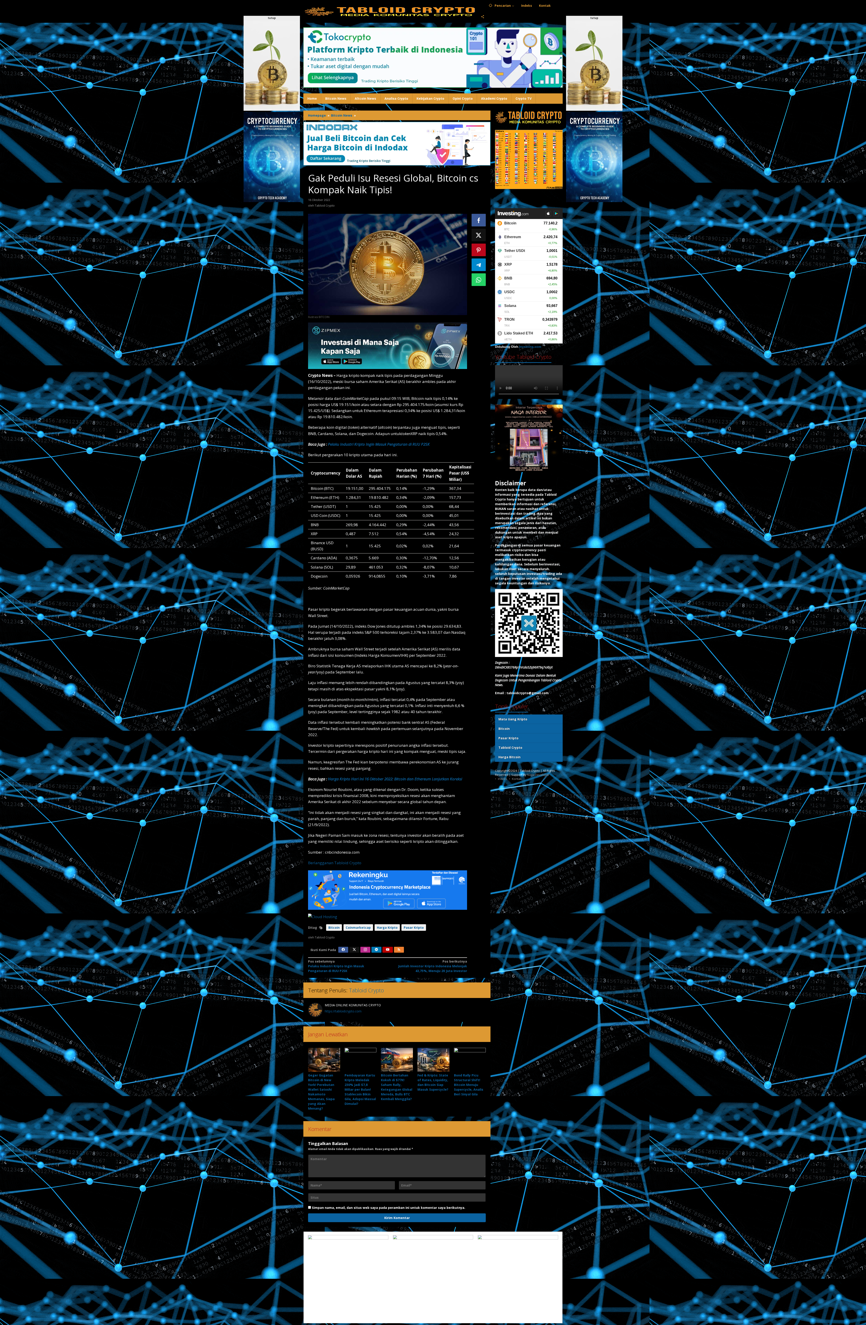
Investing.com (530, 347)
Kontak (517, 779)
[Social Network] (482, 17)
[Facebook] (343, 950)
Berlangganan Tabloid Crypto (334, 862)
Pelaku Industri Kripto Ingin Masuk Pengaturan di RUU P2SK (379, 444)
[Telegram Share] (479, 264)
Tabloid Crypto (366, 990)
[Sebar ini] (479, 220)
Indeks (502, 779)
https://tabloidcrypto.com (343, 1011)
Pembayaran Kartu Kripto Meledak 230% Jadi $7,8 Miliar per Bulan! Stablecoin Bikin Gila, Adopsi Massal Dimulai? (360, 1089)
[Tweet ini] (479, 235)
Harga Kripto (387, 927)
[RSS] (399, 950)
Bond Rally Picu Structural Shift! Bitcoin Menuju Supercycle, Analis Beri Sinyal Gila (468, 1084)
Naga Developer (538, 775)
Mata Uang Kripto (512, 719)
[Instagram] (365, 950)
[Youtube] (387, 950)
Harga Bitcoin (509, 757)
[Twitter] (354, 950)
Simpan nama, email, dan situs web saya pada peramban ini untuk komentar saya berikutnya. (388, 1207)
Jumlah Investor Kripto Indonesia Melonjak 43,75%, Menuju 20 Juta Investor (432, 966)
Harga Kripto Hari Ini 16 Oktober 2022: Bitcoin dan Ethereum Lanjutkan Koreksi (395, 778)
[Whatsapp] (479, 279)
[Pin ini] (479, 250)
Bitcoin (334, 927)
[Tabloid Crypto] (390, 11)
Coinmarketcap (358, 927)
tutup (272, 18)
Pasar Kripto (414, 927)
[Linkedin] (376, 950)
